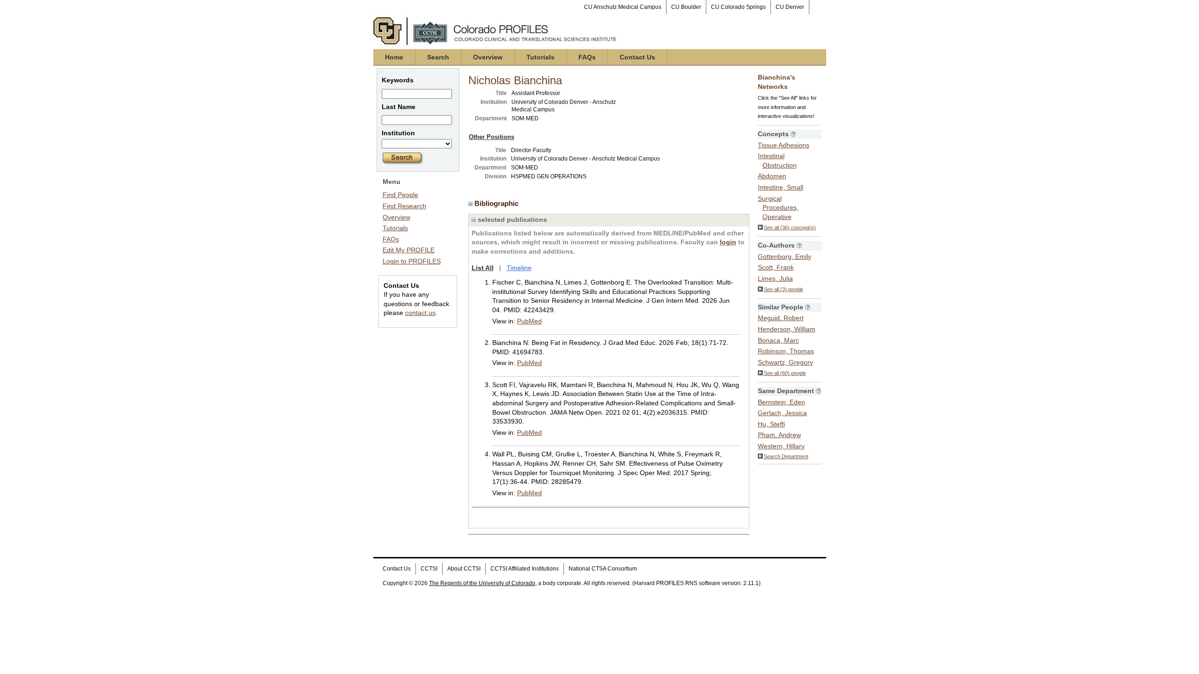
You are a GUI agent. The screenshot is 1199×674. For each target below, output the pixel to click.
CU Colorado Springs (738, 7)
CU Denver (790, 7)
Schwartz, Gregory (785, 362)
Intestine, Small (780, 187)
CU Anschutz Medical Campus (622, 7)
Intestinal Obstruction (777, 160)
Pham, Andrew (779, 435)
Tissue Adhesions (783, 145)
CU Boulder (686, 7)
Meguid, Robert (781, 318)
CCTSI (429, 568)
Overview (488, 57)
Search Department (786, 456)
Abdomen (772, 176)
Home (394, 57)
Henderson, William (786, 329)
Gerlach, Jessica (782, 413)
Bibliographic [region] (497, 203)
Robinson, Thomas (786, 351)
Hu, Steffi (771, 424)
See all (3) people (783, 289)
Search (438, 57)
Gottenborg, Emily (784, 256)
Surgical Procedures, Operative (778, 207)
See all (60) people (785, 373)
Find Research (404, 206)
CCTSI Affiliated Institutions (524, 568)
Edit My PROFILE (409, 250)
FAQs (587, 57)
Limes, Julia (775, 278)
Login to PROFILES (412, 261)
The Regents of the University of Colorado (482, 583)
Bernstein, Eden (781, 402)
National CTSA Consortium (603, 568)
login (728, 242)
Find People (400, 194)
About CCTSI (464, 568)
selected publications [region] (511, 219)
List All (483, 267)
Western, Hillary (781, 446)
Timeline (519, 267)
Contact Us (637, 57)
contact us (420, 312)
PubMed (529, 321)
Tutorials (540, 57)
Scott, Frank (776, 267)
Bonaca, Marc (778, 340)
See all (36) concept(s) (790, 227)
